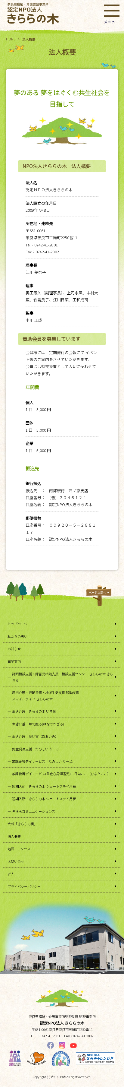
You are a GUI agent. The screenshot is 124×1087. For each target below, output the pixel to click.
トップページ (17, 623)
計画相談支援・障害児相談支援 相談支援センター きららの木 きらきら (62, 676)
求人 (11, 873)
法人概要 (14, 836)
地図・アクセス (19, 848)
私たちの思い (17, 636)
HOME (10, 39)
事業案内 (14, 661)
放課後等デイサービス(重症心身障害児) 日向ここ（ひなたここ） (61, 773)
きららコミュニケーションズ (33, 811)
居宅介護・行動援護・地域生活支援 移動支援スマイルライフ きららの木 (45, 695)
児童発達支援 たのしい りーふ (35, 748)
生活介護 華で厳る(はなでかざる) (38, 723)
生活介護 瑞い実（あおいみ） (35, 736)
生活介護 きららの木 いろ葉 (34, 711)
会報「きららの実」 (22, 823)
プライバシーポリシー (24, 886)
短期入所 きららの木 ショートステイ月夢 (44, 798)
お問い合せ (16, 861)
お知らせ (14, 648)
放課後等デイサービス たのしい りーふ (42, 761)
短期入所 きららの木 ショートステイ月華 (44, 786)
